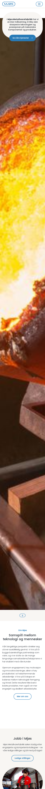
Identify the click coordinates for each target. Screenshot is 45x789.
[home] (8, 4)
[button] (39, 4)
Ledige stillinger (22, 758)
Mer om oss (22, 696)
